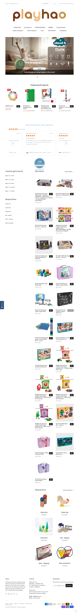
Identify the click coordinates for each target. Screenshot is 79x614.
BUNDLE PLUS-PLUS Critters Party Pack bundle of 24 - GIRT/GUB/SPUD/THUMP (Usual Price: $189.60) (63, 228)
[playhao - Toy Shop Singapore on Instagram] (11, 594)
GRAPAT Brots (9, 106)
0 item (63, 3)
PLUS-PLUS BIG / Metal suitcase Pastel (41, 453)
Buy (18, 106)
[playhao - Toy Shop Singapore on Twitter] (6, 594)
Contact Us (21, 603)
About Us (16, 603)
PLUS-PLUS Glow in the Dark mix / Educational (62, 194)
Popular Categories (18, 30)
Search (7, 603)
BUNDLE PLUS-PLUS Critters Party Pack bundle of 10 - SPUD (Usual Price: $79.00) (43, 396)
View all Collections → (68, 490)
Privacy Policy (29, 603)
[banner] (39, 15)
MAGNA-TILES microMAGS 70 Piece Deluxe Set (46, 107)
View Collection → (69, 171)
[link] (39, 152)
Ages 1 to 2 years (9, 179)
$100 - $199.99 (9, 219)
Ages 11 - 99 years (10, 191)
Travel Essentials (60, 27)
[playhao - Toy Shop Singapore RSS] (16, 594)
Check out (71, 3)
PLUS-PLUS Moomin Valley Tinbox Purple (62, 284)
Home (42, 30)
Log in (6, 3)
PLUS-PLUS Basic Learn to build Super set (62, 338)
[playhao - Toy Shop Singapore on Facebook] (9, 594)
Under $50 (8, 211)
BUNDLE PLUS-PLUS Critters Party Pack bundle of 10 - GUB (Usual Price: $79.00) (63, 396)
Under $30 (8, 207)
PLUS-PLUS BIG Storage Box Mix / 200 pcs (62, 256)
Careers (11, 603)
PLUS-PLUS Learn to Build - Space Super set (61, 311)
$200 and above (9, 223)
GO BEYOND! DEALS (40, 27)
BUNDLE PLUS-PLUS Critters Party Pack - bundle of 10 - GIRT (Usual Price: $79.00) (42, 425)
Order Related (52, 30)
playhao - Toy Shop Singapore (19, 607)
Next (71, 56)
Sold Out (70, 310)
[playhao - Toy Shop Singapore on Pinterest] (14, 594)
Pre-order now (28, 27)
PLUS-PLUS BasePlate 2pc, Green (27, 107)
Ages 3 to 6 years (9, 183)
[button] (12, 143)
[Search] (54, 3)
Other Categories (32, 30)
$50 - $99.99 (8, 215)
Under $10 (8, 204)
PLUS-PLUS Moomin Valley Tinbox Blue (40, 310)
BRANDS (51, 27)
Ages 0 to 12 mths (9, 175)
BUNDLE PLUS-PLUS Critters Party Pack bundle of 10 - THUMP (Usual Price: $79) (64, 367)
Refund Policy (8, 604)
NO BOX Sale (17, 27)
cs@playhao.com (37, 596)
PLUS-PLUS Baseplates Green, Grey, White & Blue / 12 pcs (41, 339)
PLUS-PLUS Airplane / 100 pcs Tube (64, 107)
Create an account (14, 3)
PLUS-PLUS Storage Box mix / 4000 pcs (40, 226)
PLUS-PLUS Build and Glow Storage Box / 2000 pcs (41, 257)
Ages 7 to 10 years (10, 187)
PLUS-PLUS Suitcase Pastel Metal (41, 479)
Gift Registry (63, 30)
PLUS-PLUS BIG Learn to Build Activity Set (41, 366)
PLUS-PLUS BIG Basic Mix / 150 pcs (62, 424)
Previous (8, 56)
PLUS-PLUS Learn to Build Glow (61, 453)
